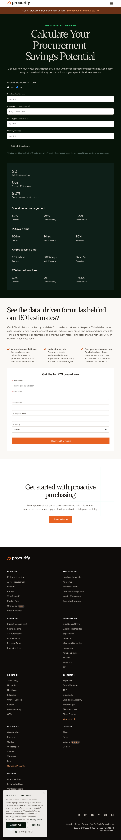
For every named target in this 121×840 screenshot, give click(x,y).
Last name (17, 402)
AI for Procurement (16, 582)
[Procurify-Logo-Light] (18, 559)
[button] (25, 832)
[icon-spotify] (105, 816)
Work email (17, 381)
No (21, 88)
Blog (9, 761)
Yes (12, 88)
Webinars (11, 756)
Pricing (10, 591)
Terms (77, 824)
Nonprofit (11, 685)
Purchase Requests (72, 577)
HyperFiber (68, 680)
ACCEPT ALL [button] (15, 825)
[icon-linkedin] (79, 816)
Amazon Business (71, 653)
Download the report (61, 441)
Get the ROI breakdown (20, 146)
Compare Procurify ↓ (17, 766)
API (64, 667)
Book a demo (61, 519)
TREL (65, 690)
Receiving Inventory (72, 601)
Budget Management (17, 624)
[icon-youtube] (92, 816)
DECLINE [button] (36, 825)
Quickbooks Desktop (72, 628)
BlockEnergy (69, 704)
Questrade (68, 695)
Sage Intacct (68, 633)
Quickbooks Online (71, 624)
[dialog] (25, 813)
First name (17, 392)
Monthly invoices (14, 131)
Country (16, 424)
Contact (66, 746)
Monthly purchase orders (17, 118)
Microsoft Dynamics (72, 643)
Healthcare (12, 690)
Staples (66, 657)
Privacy (85, 824)
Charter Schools (14, 699)
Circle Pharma (69, 714)
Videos (10, 751)
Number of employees (16, 94)
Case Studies (13, 732)
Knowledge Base (15, 784)
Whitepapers (13, 746)
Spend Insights (14, 628)
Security (69, 824)
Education (11, 695)
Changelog (12, 606)
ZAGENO (67, 662)
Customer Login (14, 779)
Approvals (67, 582)
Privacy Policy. (36, 819)
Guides (10, 742)
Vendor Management (73, 596)
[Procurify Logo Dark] (18, 4)
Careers (66, 742)
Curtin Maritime (70, 685)
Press (65, 737)
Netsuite (67, 638)
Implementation (14, 610)
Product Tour (13, 601)
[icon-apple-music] (112, 816)
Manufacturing (14, 709)
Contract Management (73, 591)
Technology (12, 680)
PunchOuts (68, 648)
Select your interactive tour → (83, 10)
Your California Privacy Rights (102, 824)
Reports (11, 737)
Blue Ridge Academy (72, 699)
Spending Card (14, 648)
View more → (69, 719)
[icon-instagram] (85, 816)
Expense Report (14, 643)
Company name (19, 413)
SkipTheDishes (70, 709)
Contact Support (15, 788)
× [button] (44, 793)
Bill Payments (13, 638)
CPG (9, 714)
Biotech (10, 704)
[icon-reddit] (98, 816)
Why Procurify (14, 596)
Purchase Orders (71, 586)
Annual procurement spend (18, 106)
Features (11, 586)
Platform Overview (16, 577)
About (66, 732)
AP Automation (14, 633)
